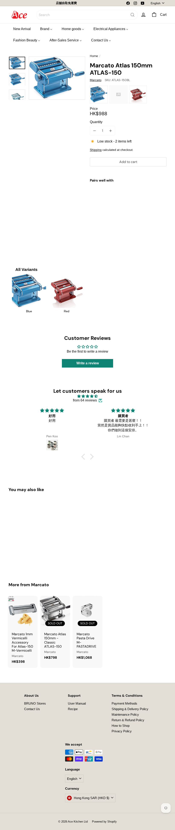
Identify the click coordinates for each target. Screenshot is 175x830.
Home (94, 56)
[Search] (132, 15)
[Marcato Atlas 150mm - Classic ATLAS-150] (55, 630)
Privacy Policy (122, 731)
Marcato (40, 584)
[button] (84, 456)
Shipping (96, 149)
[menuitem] (22, 28)
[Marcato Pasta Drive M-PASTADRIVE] (87, 630)
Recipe (73, 709)
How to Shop (121, 725)
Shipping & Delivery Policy (130, 709)
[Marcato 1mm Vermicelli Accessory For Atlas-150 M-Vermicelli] (22, 632)
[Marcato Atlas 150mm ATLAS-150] (128, 203)
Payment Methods (124, 703)
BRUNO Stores (35, 703)
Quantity (96, 122)
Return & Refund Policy (128, 720)
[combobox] (87, 15)
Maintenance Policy (125, 714)
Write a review (87, 363)
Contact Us (32, 709)
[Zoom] (57, 78)
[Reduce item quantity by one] (94, 130)
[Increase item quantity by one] (110, 130)
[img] (87, 396)
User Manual (77, 703)
